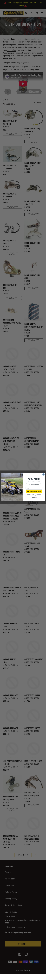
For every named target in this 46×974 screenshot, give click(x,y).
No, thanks (34, 497)
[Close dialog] (43, 474)
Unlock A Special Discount (34, 491)
